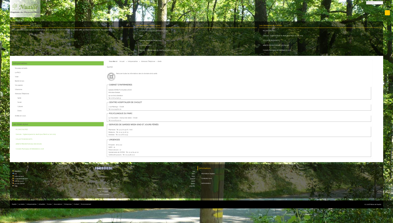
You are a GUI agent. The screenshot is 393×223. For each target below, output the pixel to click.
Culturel (20, 106)
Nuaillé (14, 204)
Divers (20, 111)
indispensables (40, 30)
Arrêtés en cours (20, 116)
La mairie (21, 204)
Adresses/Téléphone (22, 93)
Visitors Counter (103, 194)
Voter (17, 76)
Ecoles (49, 204)
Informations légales (208, 173)
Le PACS (17, 72)
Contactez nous (206, 178)
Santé (19, 98)
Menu (387, 12)
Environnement (86, 204)
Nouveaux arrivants (21, 68)
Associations (58, 204)
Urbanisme (18, 89)
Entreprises (68, 204)
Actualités (42, 204)
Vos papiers (19, 85)
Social (19, 102)
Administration (206, 183)
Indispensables (32, 204)
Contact (76, 204)
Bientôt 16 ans (19, 81)
